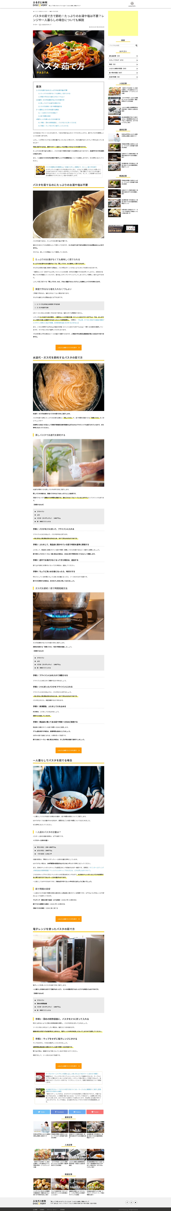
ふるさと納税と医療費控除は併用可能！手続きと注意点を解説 (77, 1163)
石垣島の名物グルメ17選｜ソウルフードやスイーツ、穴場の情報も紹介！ (95, 1193)
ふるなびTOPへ (132, 6)
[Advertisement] (123, 23)
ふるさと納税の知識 (74, 1203)
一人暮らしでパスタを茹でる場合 (47, 109)
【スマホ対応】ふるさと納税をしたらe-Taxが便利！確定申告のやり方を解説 (59, 1163)
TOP (51, 1203)
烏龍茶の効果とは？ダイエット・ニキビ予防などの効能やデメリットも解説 (77, 1193)
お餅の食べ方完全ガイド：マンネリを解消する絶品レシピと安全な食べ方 (130, 211)
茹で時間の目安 (44, 116)
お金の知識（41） (115, 77)
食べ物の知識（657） (116, 73)
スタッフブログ (63, 1203)
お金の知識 (93, 1203)
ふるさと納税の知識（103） (118, 68)
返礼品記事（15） (115, 56)
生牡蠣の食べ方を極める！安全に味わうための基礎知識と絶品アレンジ (95, 1135)
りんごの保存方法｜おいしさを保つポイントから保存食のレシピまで (59, 1193)
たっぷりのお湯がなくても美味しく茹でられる (54, 93)
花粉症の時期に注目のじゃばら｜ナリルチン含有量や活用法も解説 (59, 1135)
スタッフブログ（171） (116, 60)
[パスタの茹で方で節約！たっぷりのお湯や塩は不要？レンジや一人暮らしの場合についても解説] (77, 1112)
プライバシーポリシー (52, 1209)
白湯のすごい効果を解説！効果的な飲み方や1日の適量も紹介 (77, 1135)
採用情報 (62, 1209)
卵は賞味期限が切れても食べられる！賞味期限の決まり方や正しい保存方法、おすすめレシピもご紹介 (95, 1164)
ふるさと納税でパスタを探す (67, 347)
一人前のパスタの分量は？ (48, 113)
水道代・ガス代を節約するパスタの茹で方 (50, 100)
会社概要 (35, 1209)
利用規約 (42, 1209)
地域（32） (112, 64)
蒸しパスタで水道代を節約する (49, 103)
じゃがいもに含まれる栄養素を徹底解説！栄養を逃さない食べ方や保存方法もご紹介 (41, 1192)
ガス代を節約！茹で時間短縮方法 (50, 106)
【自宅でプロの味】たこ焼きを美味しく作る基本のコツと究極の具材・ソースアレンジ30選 (41, 1164)
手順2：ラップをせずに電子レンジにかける (53, 126)
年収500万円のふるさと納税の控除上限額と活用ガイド (41, 1135)
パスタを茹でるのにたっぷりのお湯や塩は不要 (51, 90)
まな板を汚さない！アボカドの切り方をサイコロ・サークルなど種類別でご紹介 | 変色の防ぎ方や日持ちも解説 (73, 1090)
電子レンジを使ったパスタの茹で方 (48, 119)
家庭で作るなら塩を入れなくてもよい (51, 97)
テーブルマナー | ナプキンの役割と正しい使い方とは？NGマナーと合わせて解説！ (72, 1074)
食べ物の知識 (85, 1203)
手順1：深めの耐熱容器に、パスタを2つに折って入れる (57, 122)
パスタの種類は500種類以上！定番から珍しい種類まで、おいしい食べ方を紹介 (71, 167)
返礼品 (56, 1203)
